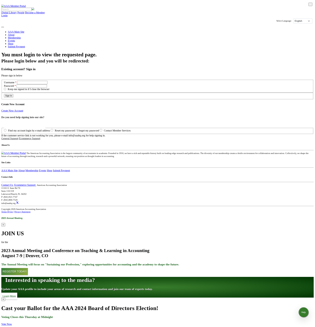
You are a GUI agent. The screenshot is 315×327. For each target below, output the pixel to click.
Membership (14, 37)
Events (11, 40)
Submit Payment (16, 46)
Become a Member (35, 12)
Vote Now (6, 324)
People (20, 12)
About (11, 34)
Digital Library (9, 12)
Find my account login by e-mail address (29, 130)
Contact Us (7, 185)
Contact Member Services (117, 130)
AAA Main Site (16, 31)
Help (303, 312)
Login (4, 15)
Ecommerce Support (29, 138)
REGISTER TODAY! (15, 271)
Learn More (9, 296)
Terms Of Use (7, 211)
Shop (10, 43)
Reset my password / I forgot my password (77, 130)
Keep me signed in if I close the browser (28, 89)
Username (9, 82)
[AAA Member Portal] (13, 6)
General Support (9, 138)
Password (9, 85)
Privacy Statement (22, 211)
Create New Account (12, 110)
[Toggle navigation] (2, 27)
